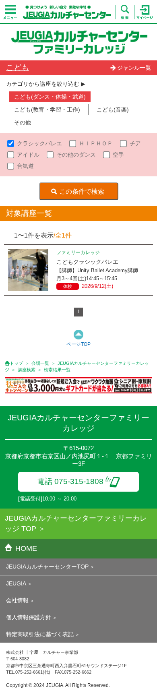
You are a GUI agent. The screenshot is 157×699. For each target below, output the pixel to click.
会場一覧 (40, 363)
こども (17, 67)
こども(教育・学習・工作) (47, 109)
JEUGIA (16, 583)
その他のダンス (76, 154)
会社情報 (17, 600)
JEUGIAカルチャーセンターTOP (47, 566)
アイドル (28, 154)
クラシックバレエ (39, 143)
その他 (22, 122)
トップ (16, 363)
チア (135, 143)
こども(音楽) (113, 109)
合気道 (25, 166)
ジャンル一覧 (134, 67)
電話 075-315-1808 (70, 481)
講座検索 (26, 369)
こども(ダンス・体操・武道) (50, 96)
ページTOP (78, 344)
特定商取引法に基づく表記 (40, 634)
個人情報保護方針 (28, 617)
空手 (118, 154)
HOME (26, 548)
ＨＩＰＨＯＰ (96, 143)
